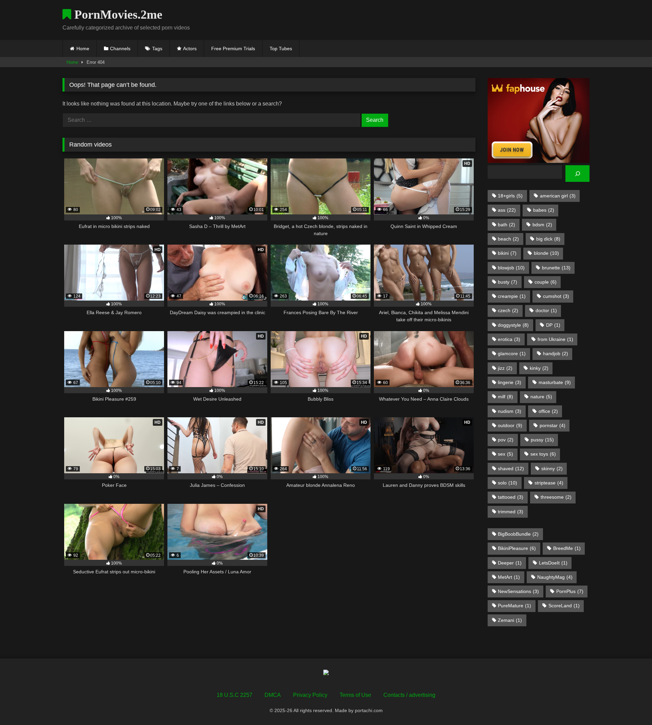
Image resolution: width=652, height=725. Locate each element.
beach (508, 239)
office (548, 411)
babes (543, 210)
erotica (509, 339)
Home (82, 48)
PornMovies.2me (116, 14)
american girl (558, 195)
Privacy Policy (310, 695)
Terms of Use (355, 695)
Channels (120, 48)
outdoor (510, 425)
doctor (546, 310)
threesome (556, 497)
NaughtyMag (555, 577)
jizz (505, 368)
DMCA (273, 695)
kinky (539, 368)
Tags (157, 48)
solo (507, 482)
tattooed (510, 497)
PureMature (514, 605)
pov (505, 439)
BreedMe (567, 548)
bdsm (542, 224)
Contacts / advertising (409, 695)
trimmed (510, 511)
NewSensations (518, 591)
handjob (555, 353)
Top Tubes (281, 48)
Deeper (510, 563)
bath (506, 224)
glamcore (512, 353)
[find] (577, 173)
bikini (507, 253)
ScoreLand (564, 605)
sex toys (543, 454)
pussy (542, 439)
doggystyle (513, 325)
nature (541, 396)
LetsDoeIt (553, 563)
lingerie (509, 382)
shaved (511, 468)
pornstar (552, 425)
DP (553, 325)
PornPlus (569, 591)
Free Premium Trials (233, 48)
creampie (512, 296)
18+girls (510, 195)
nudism (509, 411)
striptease (549, 482)
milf (505, 396)
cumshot (556, 296)
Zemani (510, 620)
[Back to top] (630, 704)
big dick (548, 239)
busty (507, 282)
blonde (546, 253)
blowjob (511, 267)
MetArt (509, 577)
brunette (556, 267)
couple (546, 282)
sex (505, 454)
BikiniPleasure (517, 548)
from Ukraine (555, 339)
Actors (190, 48)
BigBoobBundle (518, 534)
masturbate (555, 382)
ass (507, 210)
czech (508, 310)
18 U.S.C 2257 (234, 695)
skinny (552, 468)
